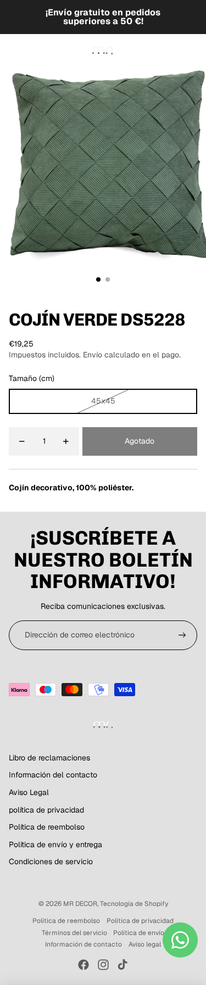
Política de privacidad (140, 920)
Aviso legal (145, 944)
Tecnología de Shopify (134, 903)
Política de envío (138, 932)
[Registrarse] (182, 635)
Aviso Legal (29, 792)
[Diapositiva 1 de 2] (98, 279)
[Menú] (12, 50)
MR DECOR (80, 903)
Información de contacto (83, 944)
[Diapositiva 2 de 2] (107, 279)
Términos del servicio (74, 932)
